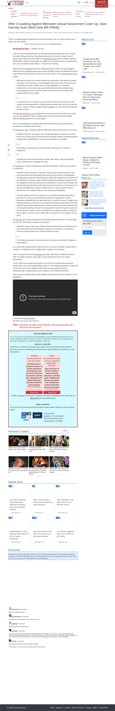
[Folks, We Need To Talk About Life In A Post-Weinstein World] (67, 491)
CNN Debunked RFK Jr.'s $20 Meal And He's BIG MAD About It (94, 125)
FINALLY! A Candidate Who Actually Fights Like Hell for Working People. (98, 202)
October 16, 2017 (22, 130)
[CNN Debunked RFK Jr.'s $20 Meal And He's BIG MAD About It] (94, 114)
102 (57, 518)
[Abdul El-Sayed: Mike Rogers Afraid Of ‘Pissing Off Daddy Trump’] (94, 148)
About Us (59, 707)
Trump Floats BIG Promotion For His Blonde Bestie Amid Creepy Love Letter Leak (92, 64)
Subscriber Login (101, 5)
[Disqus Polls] (43, 583)
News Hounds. (29, 318)
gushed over (40, 254)
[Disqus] (43, 627)
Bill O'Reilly (23, 324)
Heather (85, 168)
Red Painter (86, 103)
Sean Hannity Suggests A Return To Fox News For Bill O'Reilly (66, 533)
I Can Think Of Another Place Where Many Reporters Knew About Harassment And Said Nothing (18, 504)
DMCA (95, 707)
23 (9, 518)
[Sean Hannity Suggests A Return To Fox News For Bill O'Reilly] (67, 522)
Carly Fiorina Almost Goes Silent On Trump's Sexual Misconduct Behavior (42, 533)
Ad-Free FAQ (34, 398)
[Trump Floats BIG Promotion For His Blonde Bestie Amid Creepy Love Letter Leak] (94, 49)
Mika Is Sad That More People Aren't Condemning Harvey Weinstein (42, 502)
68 (83, 77)
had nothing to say (26, 113)
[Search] (93, 2)
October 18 (20, 219)
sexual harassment (33, 327)
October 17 (20, 166)
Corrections (103, 707)
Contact (67, 707)
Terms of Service (18, 558)
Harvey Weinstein (44, 324)
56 (83, 44)
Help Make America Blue (94, 208)
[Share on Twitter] (9, 150)
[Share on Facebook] (9, 145)
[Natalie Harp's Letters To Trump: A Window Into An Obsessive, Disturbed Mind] (94, 83)
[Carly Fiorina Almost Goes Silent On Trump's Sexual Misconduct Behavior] (43, 522)
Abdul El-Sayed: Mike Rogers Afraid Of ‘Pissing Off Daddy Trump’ (92, 161)
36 (57, 486)
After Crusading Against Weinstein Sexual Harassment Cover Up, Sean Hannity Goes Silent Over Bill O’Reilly (57, 25)
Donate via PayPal (37, 415)
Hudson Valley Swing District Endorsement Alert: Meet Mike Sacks (96, 194)
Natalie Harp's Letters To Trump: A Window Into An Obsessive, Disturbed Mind (93, 96)
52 (9, 154)
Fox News (32, 324)
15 (83, 142)
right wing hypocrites (60, 324)
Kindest (26, 419)
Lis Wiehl (51, 107)
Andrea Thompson (88, 72)
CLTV (27, 3)
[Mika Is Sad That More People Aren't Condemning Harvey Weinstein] (43, 491)
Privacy (88, 707)
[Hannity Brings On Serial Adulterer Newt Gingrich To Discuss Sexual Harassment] (19, 522)
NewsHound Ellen (22, 48)
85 (83, 108)
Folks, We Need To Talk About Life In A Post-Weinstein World (65, 502)
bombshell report (50, 59)
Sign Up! (87, 232)
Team (52, 707)
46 (9, 486)
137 (34, 518)
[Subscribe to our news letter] (90, 2)
